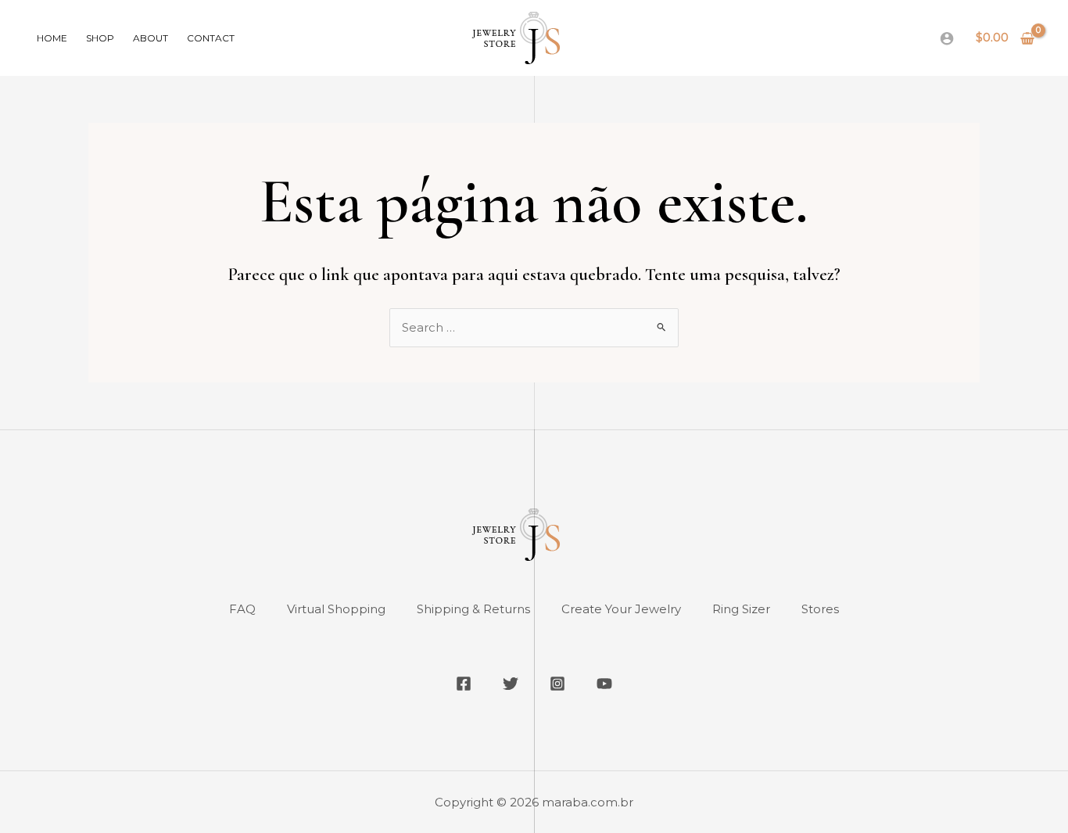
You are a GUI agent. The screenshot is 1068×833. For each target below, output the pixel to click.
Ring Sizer (741, 608)
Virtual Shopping (336, 608)
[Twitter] (510, 683)
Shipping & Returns (473, 608)
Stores (820, 608)
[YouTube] (604, 683)
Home (52, 38)
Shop (100, 38)
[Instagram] (557, 683)
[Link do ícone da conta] (947, 38)
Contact (211, 38)
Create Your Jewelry (621, 608)
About (150, 38)
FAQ (242, 608)
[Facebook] (463, 683)
